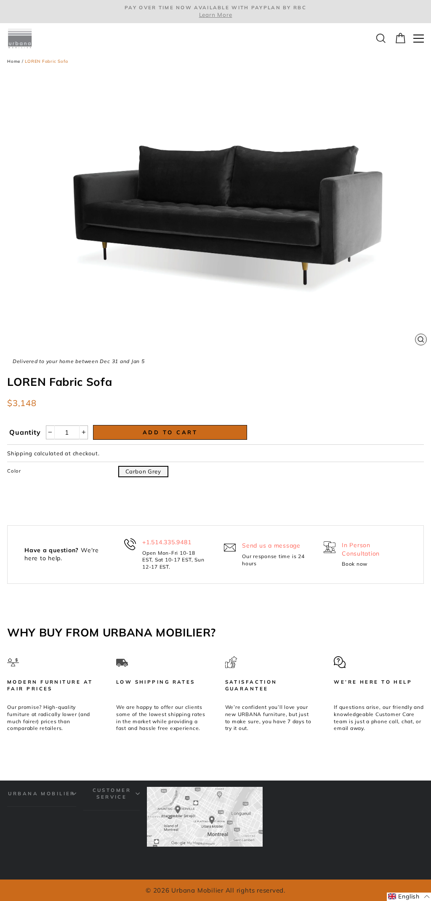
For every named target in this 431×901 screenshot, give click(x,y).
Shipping (19, 453)
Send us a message (271, 545)
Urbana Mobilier (41, 793)
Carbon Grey (143, 471)
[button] (409, 897)
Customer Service (112, 793)
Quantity (24, 432)
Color (14, 471)
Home (13, 61)
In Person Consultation (361, 549)
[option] (215, 11)
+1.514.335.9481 (166, 542)
